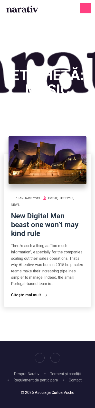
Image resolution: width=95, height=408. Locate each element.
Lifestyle (66, 198)
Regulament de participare (35, 380)
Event (52, 198)
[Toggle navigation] (85, 8)
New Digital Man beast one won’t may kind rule (44, 225)
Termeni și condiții (65, 373)
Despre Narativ (26, 373)
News (15, 204)
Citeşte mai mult (26, 295)
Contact (75, 380)
